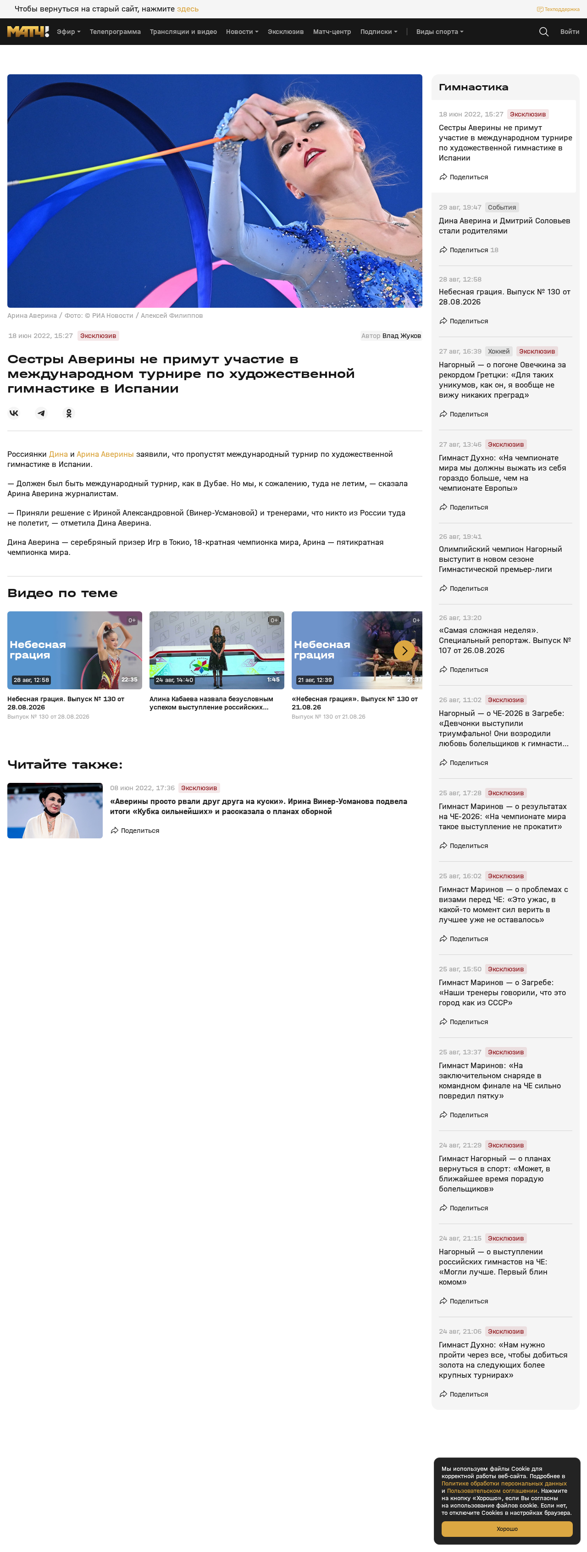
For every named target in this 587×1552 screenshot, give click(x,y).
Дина (59, 454)
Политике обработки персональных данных (504, 1483)
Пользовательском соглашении (492, 1491)
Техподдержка (562, 9)
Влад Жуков (401, 336)
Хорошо (507, 1529)
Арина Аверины (105, 454)
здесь (188, 9)
